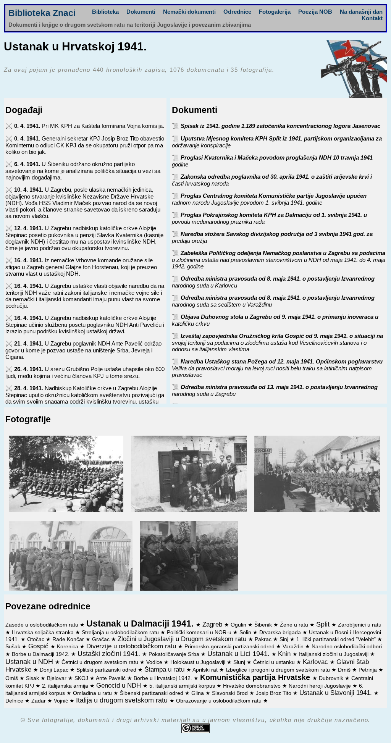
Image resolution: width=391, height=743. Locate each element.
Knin (285, 653)
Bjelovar (57, 678)
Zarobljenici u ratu (359, 625)
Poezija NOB (315, 11)
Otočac (36, 639)
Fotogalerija (275, 11)
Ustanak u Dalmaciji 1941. (141, 623)
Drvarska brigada (280, 632)
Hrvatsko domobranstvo (252, 686)
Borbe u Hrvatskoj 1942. (164, 678)
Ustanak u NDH (30, 661)
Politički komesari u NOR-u (200, 632)
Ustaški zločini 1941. (110, 653)
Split (323, 624)
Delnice (15, 701)
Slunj (240, 662)
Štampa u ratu (165, 669)
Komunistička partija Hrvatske (256, 677)
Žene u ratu (295, 625)
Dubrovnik (332, 678)
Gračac (101, 639)
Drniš (345, 670)
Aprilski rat (205, 670)
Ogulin (239, 625)
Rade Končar (69, 639)
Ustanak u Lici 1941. (239, 653)
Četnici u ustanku (274, 662)
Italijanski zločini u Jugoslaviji (334, 654)
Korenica (68, 646)
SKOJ (82, 678)
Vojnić (61, 701)
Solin (246, 632)
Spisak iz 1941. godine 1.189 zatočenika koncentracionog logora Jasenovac (280, 126)
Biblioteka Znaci (42, 13)
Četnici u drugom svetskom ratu (100, 662)
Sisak (33, 678)
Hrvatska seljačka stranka (43, 632)
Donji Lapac (55, 670)
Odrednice (237, 11)
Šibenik (263, 625)
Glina (198, 693)
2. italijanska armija (66, 686)
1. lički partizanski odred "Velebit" (336, 639)
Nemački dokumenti (189, 11)
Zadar (39, 701)
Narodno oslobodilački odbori (347, 646)
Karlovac (316, 661)
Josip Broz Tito (274, 693)
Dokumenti (140, 11)
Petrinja (368, 670)
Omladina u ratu (93, 693)
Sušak (13, 646)
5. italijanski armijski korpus (183, 686)
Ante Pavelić (111, 678)
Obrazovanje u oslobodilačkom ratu (219, 701)
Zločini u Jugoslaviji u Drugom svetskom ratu (183, 638)
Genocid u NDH (119, 685)
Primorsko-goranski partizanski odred (230, 646)
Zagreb (213, 624)
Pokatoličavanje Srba (175, 654)
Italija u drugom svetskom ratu (123, 700)
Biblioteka (105, 11)
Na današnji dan (361, 11)
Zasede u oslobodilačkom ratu (42, 625)
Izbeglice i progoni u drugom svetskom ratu (278, 670)
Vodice (155, 662)
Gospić (39, 646)
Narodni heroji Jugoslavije (320, 686)
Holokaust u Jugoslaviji (198, 662)
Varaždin (294, 646)
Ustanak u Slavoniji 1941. (336, 692)
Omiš (12, 678)
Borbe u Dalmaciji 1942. (41, 654)
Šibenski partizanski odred (152, 693)
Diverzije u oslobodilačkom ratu (132, 646)
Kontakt (372, 18)
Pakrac (264, 639)
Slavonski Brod (230, 693)
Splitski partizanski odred (107, 670)
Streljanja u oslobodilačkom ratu (121, 632)
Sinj (285, 639)
